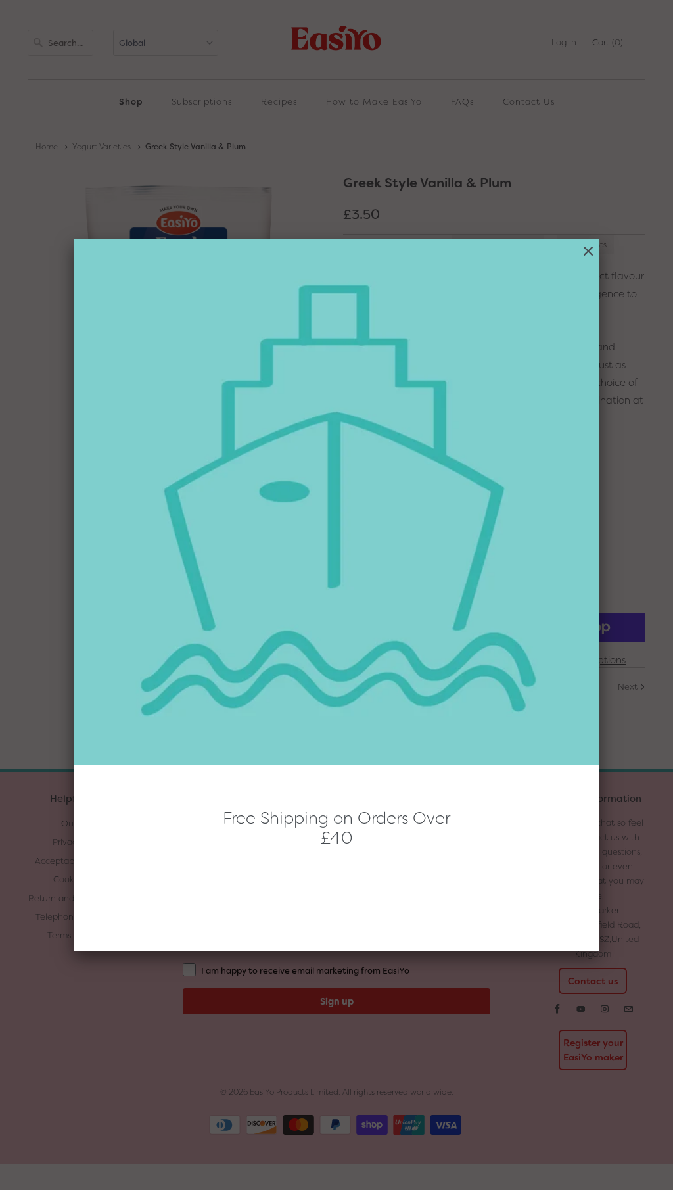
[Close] (588, 251)
